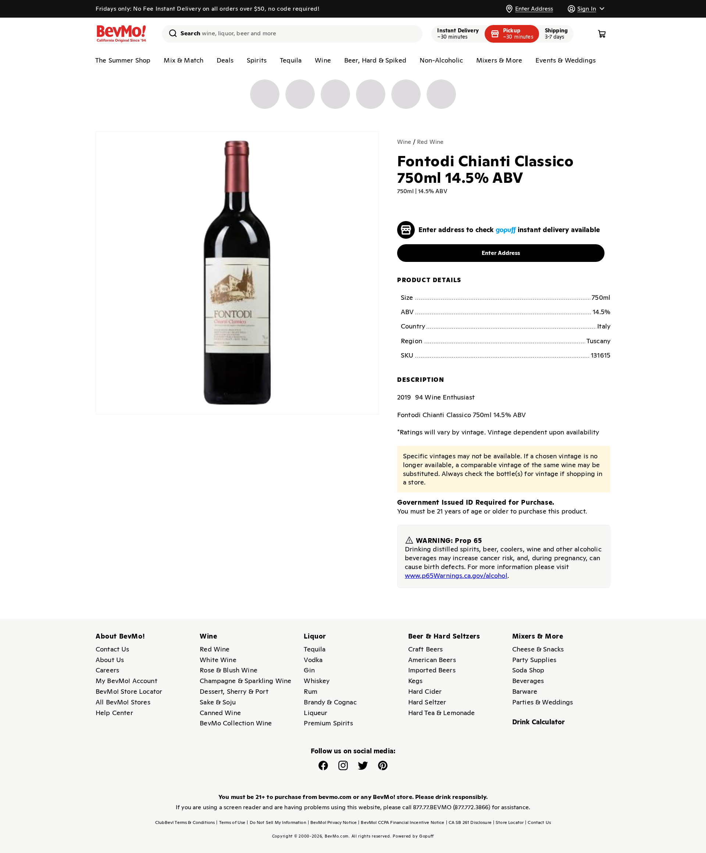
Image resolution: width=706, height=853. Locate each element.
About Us (110, 659)
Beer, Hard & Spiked (375, 60)
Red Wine (430, 142)
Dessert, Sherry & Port (234, 691)
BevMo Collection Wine (236, 723)
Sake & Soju (218, 702)
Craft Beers (425, 649)
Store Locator (508, 822)
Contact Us (112, 649)
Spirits (257, 60)
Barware (524, 691)
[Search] (170, 33)
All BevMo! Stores (123, 702)
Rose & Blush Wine (228, 670)
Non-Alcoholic (441, 60)
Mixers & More (499, 60)
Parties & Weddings (542, 702)
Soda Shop (528, 670)
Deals (225, 60)
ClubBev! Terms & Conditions (185, 822)
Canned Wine (220, 712)
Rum (310, 691)
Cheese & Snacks (538, 649)
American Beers (432, 659)
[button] (585, 8)
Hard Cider (425, 691)
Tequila (291, 60)
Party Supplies (534, 659)
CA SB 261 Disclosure (469, 822)
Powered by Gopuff (413, 836)
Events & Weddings (565, 60)
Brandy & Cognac (330, 702)
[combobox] (292, 33)
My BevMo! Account (126, 680)
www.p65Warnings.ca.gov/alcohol (456, 575)
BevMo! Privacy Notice (332, 822)
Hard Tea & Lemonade (441, 712)
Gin (309, 670)
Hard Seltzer (427, 702)
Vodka (313, 659)
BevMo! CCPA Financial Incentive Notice (401, 822)
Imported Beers (432, 670)
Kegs (415, 680)
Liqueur (315, 712)
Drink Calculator (538, 722)
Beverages (528, 680)
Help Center (114, 712)
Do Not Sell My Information (276, 822)
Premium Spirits (328, 723)
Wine (323, 60)
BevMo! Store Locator (129, 691)
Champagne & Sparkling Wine (245, 680)
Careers (107, 670)
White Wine (218, 659)
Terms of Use (230, 822)
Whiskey (316, 680)
